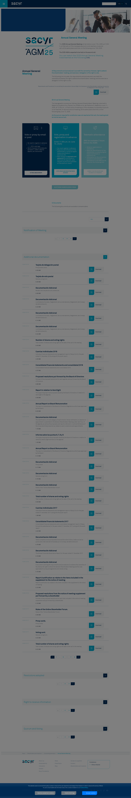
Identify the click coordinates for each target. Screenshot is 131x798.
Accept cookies (91, 793)
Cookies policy (84, 787)
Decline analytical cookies (46, 793)
